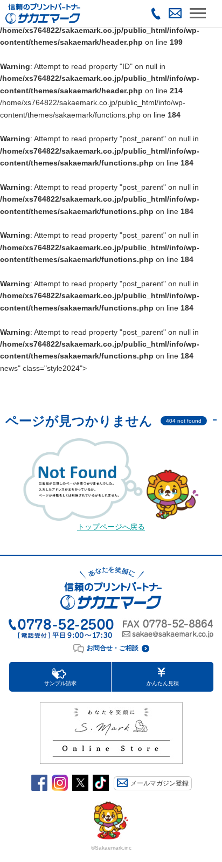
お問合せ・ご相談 (112, 648)
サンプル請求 (60, 683)
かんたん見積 (163, 683)
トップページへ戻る (111, 526)
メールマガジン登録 (159, 783)
